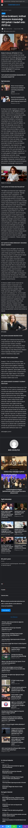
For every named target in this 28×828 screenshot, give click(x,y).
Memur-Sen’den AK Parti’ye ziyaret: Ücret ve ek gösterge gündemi (13, 662)
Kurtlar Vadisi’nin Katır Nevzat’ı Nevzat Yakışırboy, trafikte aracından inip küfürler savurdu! (7, 548)
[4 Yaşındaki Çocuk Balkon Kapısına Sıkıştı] (6, 650)
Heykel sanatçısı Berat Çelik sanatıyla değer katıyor (21, 531)
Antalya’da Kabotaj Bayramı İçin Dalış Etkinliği (18, 655)
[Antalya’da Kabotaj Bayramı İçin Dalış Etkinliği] (6, 657)
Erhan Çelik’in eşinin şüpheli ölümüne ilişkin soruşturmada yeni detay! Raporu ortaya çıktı (7, 514)
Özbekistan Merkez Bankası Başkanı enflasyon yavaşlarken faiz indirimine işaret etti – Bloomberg (12, 718)
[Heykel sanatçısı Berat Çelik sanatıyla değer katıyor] (21, 524)
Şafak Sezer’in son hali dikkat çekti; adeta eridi (20, 513)
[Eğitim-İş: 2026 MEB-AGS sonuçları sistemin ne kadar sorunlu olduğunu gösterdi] (6, 704)
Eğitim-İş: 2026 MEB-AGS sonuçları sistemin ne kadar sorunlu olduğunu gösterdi (18, 704)
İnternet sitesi (4, 595)
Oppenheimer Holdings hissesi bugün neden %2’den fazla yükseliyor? (12, 634)
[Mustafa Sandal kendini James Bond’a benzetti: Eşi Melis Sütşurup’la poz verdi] (5, 99)
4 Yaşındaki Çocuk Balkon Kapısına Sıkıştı (18, 648)
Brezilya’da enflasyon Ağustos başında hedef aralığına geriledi (13, 712)
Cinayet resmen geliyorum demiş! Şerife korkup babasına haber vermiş (18, 689)
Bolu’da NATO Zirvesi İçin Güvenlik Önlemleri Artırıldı (11, 628)
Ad (2, 583)
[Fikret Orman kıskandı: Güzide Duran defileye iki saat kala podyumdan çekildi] (5, 88)
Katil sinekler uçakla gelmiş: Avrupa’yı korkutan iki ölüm (17, 696)
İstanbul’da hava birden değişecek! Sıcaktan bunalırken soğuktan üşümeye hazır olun (18, 731)
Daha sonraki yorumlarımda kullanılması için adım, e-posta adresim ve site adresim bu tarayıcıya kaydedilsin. (13, 603)
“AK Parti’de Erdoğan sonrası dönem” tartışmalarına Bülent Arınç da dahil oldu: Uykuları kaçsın (13, 668)
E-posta (3, 589)
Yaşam (9, 10)
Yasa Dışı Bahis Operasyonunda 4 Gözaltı (13, 639)
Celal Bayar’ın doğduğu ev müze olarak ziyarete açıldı (7, 531)
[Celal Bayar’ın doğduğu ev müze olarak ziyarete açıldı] (7, 524)
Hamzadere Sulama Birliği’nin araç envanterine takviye (20, 546)
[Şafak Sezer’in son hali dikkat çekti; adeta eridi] (21, 506)
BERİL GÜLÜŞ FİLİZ (8, 28)
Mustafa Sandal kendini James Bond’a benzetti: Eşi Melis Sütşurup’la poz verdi (18, 99)
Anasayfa (5, 10)
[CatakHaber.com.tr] (14, 5)
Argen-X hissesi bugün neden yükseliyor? (13, 724)
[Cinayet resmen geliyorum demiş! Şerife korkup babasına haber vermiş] (6, 689)
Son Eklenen (14, 617)
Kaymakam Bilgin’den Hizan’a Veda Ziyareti (14, 643)
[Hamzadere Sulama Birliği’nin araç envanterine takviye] (21, 540)
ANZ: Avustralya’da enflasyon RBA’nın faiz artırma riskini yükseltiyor (13, 749)
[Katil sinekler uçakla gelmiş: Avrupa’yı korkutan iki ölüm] (6, 697)
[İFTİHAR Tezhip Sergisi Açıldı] (6, 682)
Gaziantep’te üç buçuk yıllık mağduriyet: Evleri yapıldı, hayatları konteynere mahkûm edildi (17, 741)
